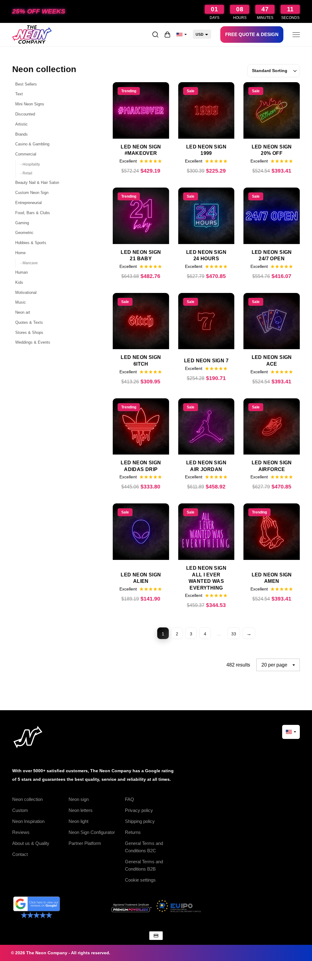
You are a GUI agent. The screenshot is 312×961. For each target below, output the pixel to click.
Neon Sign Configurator (92, 832)
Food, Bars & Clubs (32, 212)
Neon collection (27, 799)
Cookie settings (140, 879)
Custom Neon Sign (31, 192)
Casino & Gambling (32, 144)
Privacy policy (139, 810)
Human (21, 272)
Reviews (21, 832)
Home (20, 252)
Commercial (25, 154)
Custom (20, 810)
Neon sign (79, 799)
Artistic (21, 124)
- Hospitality (30, 164)
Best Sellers (26, 84)
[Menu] (296, 34)
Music (20, 302)
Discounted (25, 114)
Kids (19, 282)
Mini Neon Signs (29, 104)
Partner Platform (85, 843)
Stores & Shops (29, 332)
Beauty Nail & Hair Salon (37, 182)
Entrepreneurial (28, 202)
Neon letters (81, 810)
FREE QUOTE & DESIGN (251, 34)
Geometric (24, 232)
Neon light (78, 821)
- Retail (26, 173)
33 (233, 633)
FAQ (129, 799)
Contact (20, 854)
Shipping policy (140, 821)
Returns (133, 832)
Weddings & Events (32, 342)
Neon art (22, 312)
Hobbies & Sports (30, 242)
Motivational (26, 292)
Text (19, 94)
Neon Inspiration (28, 821)
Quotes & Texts (29, 322)
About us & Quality (30, 843)
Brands (21, 134)
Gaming (22, 223)
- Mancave (29, 263)
